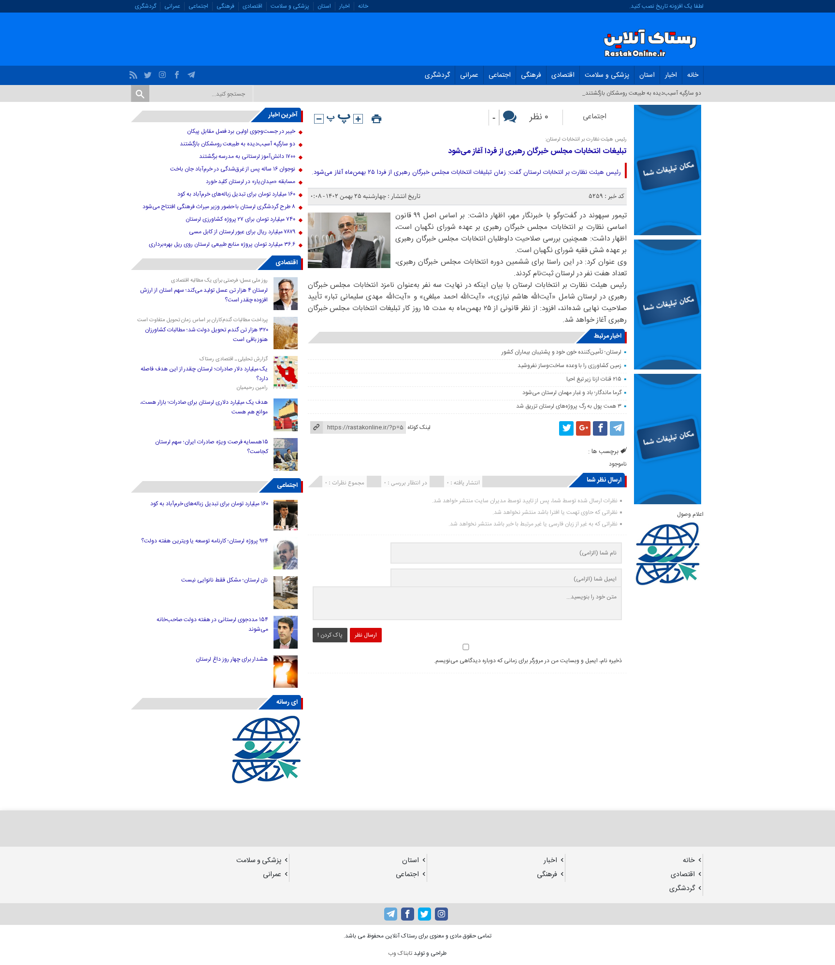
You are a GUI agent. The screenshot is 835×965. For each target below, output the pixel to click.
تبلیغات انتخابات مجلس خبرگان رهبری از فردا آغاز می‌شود (537, 151)
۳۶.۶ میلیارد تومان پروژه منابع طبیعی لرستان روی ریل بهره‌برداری (222, 244)
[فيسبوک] (178, 72)
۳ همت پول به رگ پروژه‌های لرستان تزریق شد (568, 406)
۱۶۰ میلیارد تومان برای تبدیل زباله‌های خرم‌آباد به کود (236, 194)
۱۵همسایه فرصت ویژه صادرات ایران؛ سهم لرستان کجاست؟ (211, 446)
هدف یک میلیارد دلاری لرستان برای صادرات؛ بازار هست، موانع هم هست (204, 407)
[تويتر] (149, 72)
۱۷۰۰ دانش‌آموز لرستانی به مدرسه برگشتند (247, 156)
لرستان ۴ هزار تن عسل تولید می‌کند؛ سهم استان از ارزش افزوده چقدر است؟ (204, 295)
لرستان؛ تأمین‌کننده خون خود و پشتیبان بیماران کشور (561, 352)
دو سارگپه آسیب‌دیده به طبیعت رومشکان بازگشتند (237, 144)
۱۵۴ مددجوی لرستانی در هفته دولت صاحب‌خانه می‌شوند (212, 624)
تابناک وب (400, 953)
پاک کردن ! (330, 635)
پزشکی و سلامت (290, 6)
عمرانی (172, 6)
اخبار (344, 6)
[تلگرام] (192, 72)
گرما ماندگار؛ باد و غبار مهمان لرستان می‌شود (571, 392)
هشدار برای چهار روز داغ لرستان (232, 659)
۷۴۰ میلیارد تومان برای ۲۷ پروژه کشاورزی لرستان (240, 219)
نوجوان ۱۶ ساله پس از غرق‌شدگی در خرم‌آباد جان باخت (232, 169)
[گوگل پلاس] (583, 428)
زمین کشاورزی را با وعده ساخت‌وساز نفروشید (569, 365)
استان (324, 6)
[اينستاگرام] (163, 72)
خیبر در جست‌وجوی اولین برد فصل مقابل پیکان (241, 131)
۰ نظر (539, 117)
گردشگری (145, 6)
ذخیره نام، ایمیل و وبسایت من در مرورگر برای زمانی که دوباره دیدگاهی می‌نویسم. (528, 661)
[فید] (135, 72)
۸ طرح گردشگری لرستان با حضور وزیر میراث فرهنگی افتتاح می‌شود (219, 207)
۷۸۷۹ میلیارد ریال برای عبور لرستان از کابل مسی (242, 232)
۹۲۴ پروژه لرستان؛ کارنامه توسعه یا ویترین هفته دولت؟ (204, 541)
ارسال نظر (366, 635)
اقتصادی (252, 6)
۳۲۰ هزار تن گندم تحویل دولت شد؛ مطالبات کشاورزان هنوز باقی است (206, 334)
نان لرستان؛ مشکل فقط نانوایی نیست (224, 580)
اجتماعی (198, 6)
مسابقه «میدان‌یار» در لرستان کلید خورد (250, 181)
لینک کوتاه (419, 427)
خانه (363, 6)
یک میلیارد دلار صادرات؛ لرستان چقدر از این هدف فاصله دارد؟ (204, 373)
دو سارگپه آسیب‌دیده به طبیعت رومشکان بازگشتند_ (641, 93)
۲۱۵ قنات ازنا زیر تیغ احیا (593, 379)
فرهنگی (225, 6)
